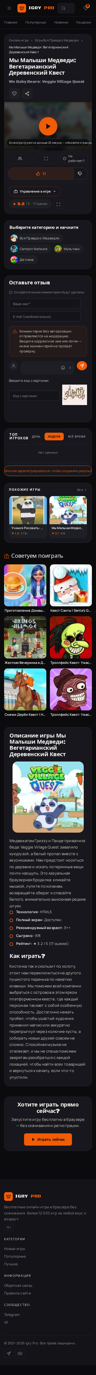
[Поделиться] (27, 93)
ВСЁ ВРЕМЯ (77, 437)
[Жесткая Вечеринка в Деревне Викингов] (25, 637)
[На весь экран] (46, 158)
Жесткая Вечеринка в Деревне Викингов (25, 663)
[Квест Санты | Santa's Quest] (71, 585)
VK (6, 1322)
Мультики (71, 249)
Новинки (61, 22)
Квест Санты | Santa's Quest (71, 610)
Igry (42, 8)
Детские (27, 259)
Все (80, 490)
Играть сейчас (51, 1139)
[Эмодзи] (63, 368)
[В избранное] (14, 93)
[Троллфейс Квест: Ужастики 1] (71, 637)
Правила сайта (17, 1293)
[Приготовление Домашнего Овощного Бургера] (25, 585)
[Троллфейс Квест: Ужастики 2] (71, 689)
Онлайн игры (19, 40)
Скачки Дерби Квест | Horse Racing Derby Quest (25, 714)
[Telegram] (8, 1353)
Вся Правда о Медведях (39, 238)
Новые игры (14, 1248)
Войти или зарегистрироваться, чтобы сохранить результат (48, 470)
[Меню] (9, 8)
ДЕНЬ (36, 437)
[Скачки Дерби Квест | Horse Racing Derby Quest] (25, 689)
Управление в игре (35, 191)
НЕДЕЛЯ (54, 437)
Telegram (12, 1314)
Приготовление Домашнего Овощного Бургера (25, 610)
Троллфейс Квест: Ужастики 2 (71, 714)
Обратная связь (18, 1285)
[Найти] (63, 8)
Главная (10, 22)
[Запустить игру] (48, 126)
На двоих (83, 22)
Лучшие (11, 1263)
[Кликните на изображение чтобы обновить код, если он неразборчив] (74, 396)
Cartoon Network (34, 249)
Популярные (35, 22)
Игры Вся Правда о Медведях (57, 40)
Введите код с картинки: (29, 380)
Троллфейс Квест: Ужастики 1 (71, 663)
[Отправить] (82, 365)
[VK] (20, 1353)
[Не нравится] (80, 174)
